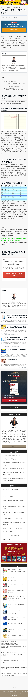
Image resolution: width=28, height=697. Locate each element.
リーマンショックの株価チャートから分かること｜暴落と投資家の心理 (14, 479)
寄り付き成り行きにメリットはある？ (15, 623)
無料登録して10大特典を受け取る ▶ (14, 274)
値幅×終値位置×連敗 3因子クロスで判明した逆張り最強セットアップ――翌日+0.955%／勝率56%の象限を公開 (17, 316)
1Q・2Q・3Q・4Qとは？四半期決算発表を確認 (16, 606)
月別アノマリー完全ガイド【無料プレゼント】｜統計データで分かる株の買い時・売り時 (14, 572)
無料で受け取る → (14, 30)
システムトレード (9, 38)
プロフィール (10, 691)
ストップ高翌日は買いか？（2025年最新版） (16, 585)
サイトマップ (17, 691)
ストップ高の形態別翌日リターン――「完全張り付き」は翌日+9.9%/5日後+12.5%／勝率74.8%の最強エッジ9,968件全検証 (17, 338)
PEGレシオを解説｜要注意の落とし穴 (11, 455)
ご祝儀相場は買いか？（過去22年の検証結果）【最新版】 (16, 591)
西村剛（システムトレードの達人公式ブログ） (13, 528)
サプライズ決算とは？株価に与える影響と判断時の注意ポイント (14, 464)
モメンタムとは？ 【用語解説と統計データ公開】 (14, 468)
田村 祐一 (17, 17)
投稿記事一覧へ (14, 446)
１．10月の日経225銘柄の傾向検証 (10, 81)
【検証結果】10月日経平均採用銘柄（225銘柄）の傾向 (15, 84)
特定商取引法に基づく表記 (15, 693)
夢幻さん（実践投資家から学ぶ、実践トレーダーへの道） (14, 507)
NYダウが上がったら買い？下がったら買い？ (17, 349)
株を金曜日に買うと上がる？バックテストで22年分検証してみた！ (16, 579)
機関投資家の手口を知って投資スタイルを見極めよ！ (16, 630)
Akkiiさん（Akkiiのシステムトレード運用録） (13, 518)
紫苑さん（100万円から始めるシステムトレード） (13, 501)
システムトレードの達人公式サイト (11, 489)
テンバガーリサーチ (7, 493)
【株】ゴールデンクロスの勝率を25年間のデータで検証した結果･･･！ (14, 473)
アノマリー (11, 17)
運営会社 (3, 691)
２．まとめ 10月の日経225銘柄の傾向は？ (12, 86)
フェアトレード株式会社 (8, 496)
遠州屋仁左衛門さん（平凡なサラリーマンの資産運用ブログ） (14, 523)
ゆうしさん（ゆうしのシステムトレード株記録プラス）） (14, 513)
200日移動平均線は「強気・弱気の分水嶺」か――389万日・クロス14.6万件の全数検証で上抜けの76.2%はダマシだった (17, 326)
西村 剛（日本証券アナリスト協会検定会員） (18, 323)
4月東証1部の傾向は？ (12, 359)
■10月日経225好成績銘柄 (8, 88)
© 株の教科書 (14, 695)
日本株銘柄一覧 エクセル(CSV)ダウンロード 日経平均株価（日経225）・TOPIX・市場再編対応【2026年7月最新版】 (14, 598)
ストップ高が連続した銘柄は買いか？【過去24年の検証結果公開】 (16, 618)
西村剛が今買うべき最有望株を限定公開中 (14, 89)
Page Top (14, 686)
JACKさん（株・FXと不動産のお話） (11, 535)
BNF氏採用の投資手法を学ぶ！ (10, 459)
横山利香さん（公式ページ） (9, 531)
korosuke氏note (6, 539)
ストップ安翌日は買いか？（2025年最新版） (16, 636)
